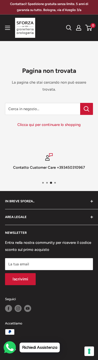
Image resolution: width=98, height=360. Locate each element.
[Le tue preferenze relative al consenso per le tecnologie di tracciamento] (89, 351)
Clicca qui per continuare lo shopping (49, 124)
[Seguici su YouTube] (27, 308)
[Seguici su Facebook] (8, 308)
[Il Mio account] (78, 28)
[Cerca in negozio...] (86, 109)
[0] (89, 28)
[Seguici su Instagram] (18, 308)
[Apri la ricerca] (69, 28)
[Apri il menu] (7, 28)
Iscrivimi (20, 279)
